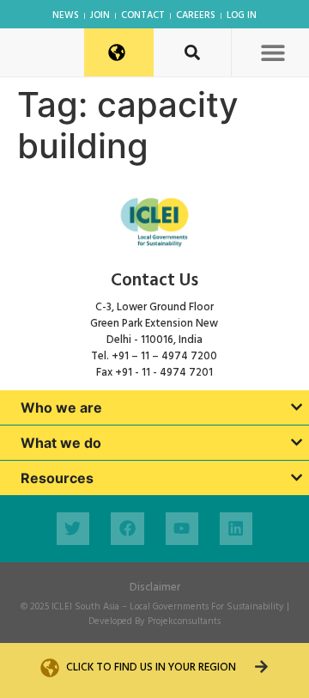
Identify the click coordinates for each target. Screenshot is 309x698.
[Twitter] (73, 528)
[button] (272, 52)
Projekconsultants (184, 621)
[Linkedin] (236, 528)
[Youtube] (182, 528)
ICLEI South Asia (85, 607)
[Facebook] (127, 528)
